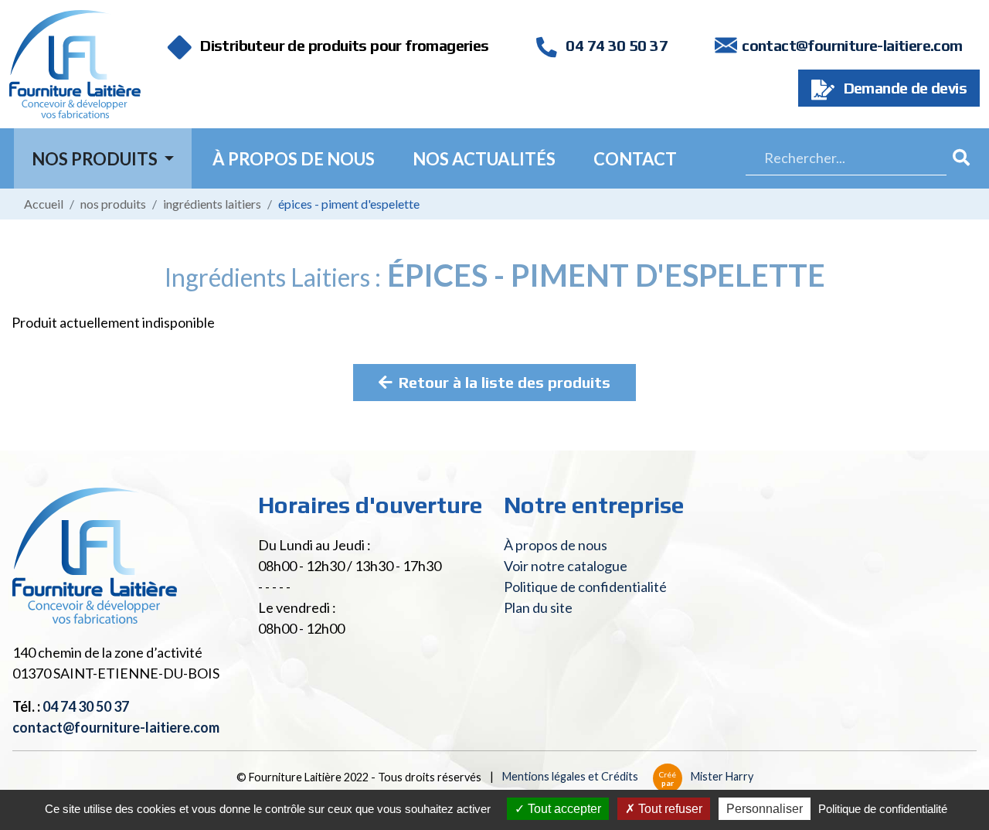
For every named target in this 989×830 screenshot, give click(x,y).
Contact (635, 158)
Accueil (43, 203)
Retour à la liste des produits (504, 382)
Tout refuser (668, 808)
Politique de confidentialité (585, 586)
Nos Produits (96, 158)
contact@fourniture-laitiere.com (852, 45)
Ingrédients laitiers (212, 203)
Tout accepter (563, 808)
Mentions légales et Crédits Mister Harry (627, 776)
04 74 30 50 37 (615, 45)
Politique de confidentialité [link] (882, 808)
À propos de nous (293, 158)
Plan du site (538, 607)
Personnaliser (764, 808)
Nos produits (113, 203)
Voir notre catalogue (565, 565)
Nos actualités (484, 158)
